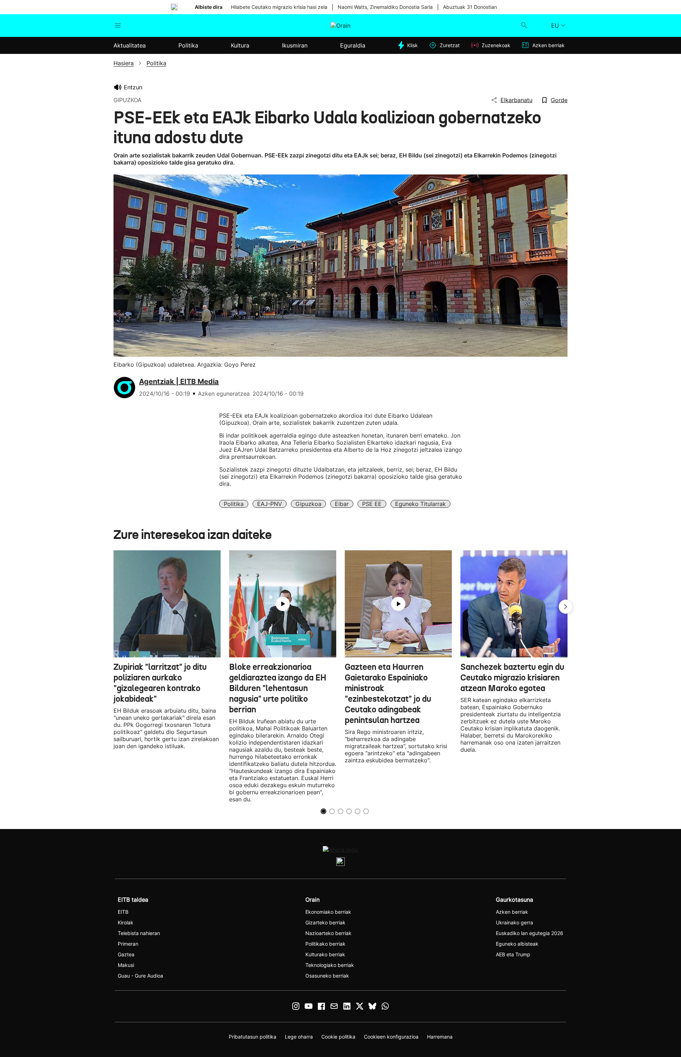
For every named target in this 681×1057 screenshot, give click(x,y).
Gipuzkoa (308, 503)
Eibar (342, 503)
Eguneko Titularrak (420, 503)
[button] (566, 607)
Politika (234, 503)
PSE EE (372, 503)
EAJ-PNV (269, 503)
